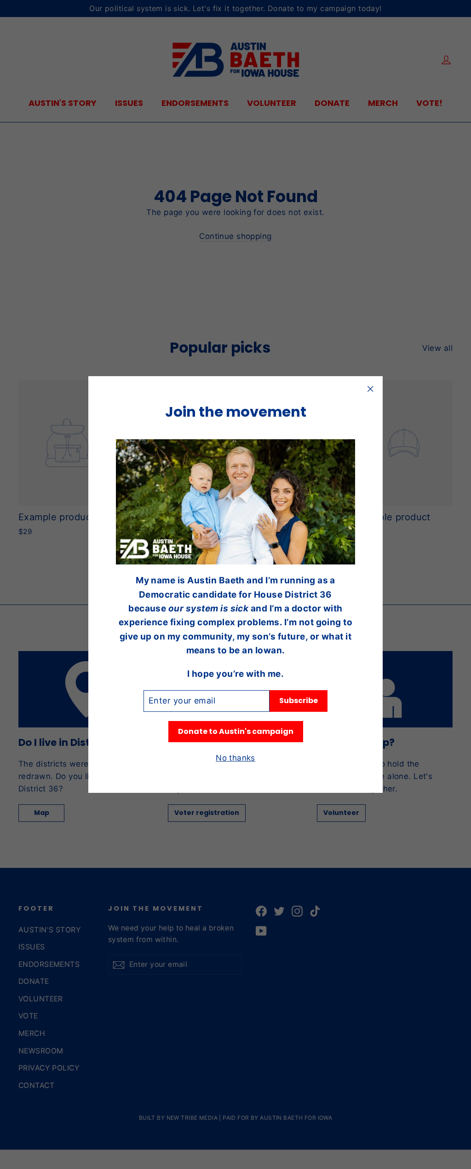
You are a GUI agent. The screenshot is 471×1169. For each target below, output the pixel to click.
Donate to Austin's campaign (235, 731)
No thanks (235, 757)
